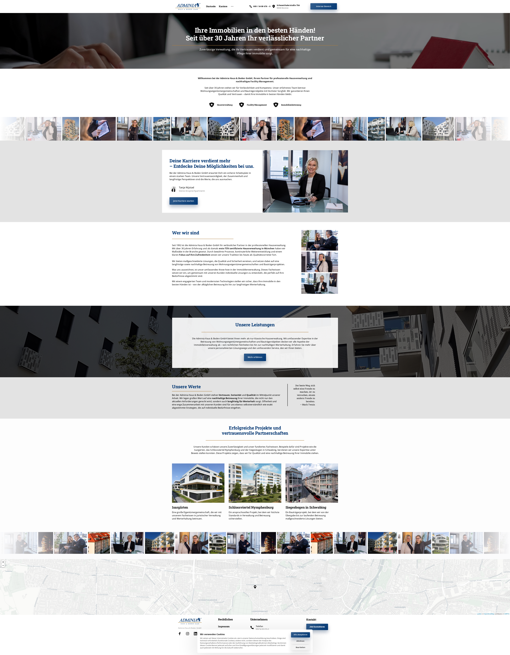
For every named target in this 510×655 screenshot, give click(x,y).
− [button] (3, 565)
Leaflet (479, 614)
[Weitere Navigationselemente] (232, 6)
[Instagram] (189, 634)
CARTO (506, 614)
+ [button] (3, 562)
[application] (255, 587)
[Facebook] (181, 634)
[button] (255, 587)
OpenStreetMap (489, 614)
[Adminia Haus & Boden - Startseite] (188, 6)
